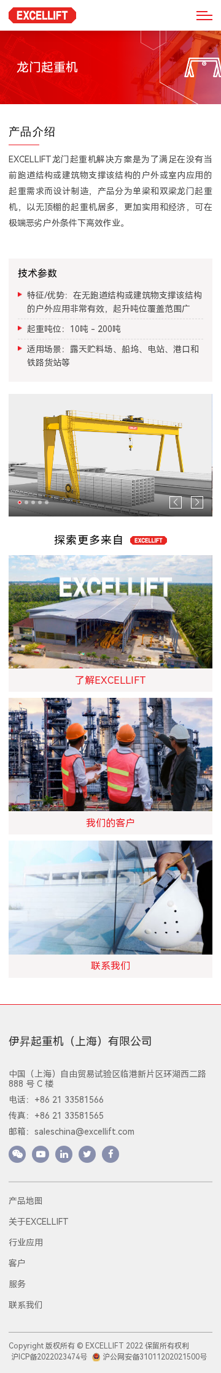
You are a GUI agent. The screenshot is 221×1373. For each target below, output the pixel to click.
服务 (17, 1284)
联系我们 (26, 1305)
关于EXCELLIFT (39, 1222)
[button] (19, 502)
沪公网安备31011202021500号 (155, 1357)
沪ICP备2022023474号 (49, 1357)
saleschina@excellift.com (84, 1132)
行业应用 (26, 1242)
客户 (17, 1263)
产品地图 (26, 1201)
